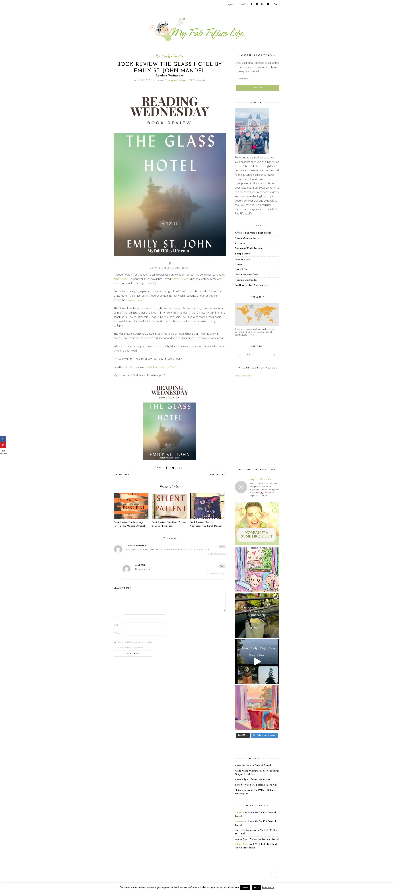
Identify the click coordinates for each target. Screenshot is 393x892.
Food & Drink (242, 259)
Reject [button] (256, 888)
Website (117, 633)
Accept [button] (245, 888)
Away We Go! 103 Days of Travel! (253, 765)
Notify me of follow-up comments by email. (123, 642)
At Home (240, 243)
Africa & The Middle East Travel (253, 233)
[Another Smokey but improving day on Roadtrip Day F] (257, 661)
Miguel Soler (242, 844)
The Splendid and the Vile (160, 367)
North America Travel (247, 275)
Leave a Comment (177, 80)
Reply (222, 546)
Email (116, 625)
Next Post (216, 474)
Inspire (238, 264)
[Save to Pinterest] (3, 445)
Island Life (241, 269)
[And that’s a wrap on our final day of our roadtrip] (257, 615)
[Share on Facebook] (3, 439)
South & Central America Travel (252, 285)
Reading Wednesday (170, 56)
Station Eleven (179, 278)
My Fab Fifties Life (243, 375)
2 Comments (198, 80)
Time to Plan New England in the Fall (256, 785)
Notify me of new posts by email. (123, 647)
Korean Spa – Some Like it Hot (252, 779)
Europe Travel (242, 254)
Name (117, 617)
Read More (268, 888)
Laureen (158, 80)
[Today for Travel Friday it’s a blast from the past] (257, 523)
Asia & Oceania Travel (247, 238)
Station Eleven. (135, 300)
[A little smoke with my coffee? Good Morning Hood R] (257, 707)
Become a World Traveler (249, 248)
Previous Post (125, 474)
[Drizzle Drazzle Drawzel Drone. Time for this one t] (257, 569)
